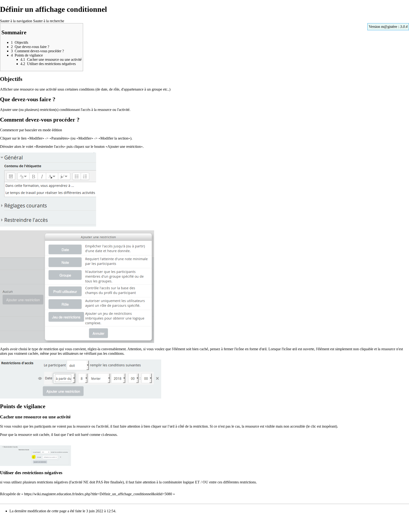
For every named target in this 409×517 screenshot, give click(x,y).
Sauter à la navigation (16, 21)
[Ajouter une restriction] (77, 286)
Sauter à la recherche (48, 21)
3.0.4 (404, 27)
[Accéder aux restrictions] (48, 189)
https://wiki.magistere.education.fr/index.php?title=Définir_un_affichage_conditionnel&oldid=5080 (98, 494)
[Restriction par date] (80, 379)
